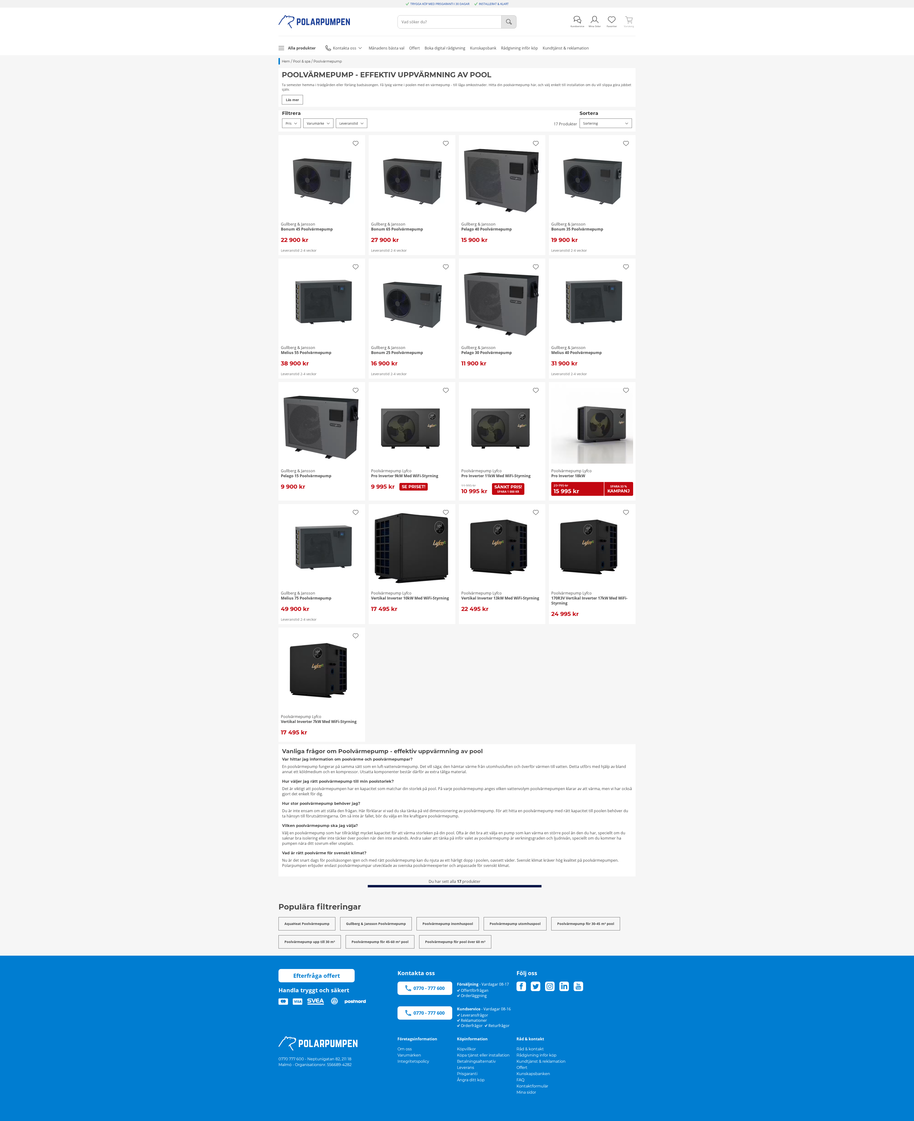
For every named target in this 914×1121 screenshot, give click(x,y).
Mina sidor (526, 1092)
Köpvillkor (466, 1049)
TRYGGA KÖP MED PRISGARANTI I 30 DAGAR (439, 4)
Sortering (590, 123)
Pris (289, 123)
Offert (522, 1067)
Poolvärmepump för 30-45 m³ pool (585, 923)
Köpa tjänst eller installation (483, 1055)
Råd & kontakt (530, 1049)
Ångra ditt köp (471, 1080)
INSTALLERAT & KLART (494, 4)
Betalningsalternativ (476, 1061)
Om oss (404, 1049)
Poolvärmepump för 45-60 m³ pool (380, 941)
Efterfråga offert (316, 975)
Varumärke (315, 123)
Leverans (465, 1067)
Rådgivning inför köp (536, 1055)
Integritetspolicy (413, 1061)
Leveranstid (348, 123)
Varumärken (409, 1055)
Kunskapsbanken (533, 1074)
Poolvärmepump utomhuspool (515, 923)
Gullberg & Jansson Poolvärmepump (376, 923)
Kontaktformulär (532, 1086)
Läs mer (292, 100)
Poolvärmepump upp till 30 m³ (309, 941)
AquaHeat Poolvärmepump (306, 923)
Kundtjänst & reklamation (541, 1061)
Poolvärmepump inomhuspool (447, 923)
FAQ (520, 1080)
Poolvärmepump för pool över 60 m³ (455, 941)
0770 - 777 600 (429, 988)
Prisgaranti (467, 1074)
